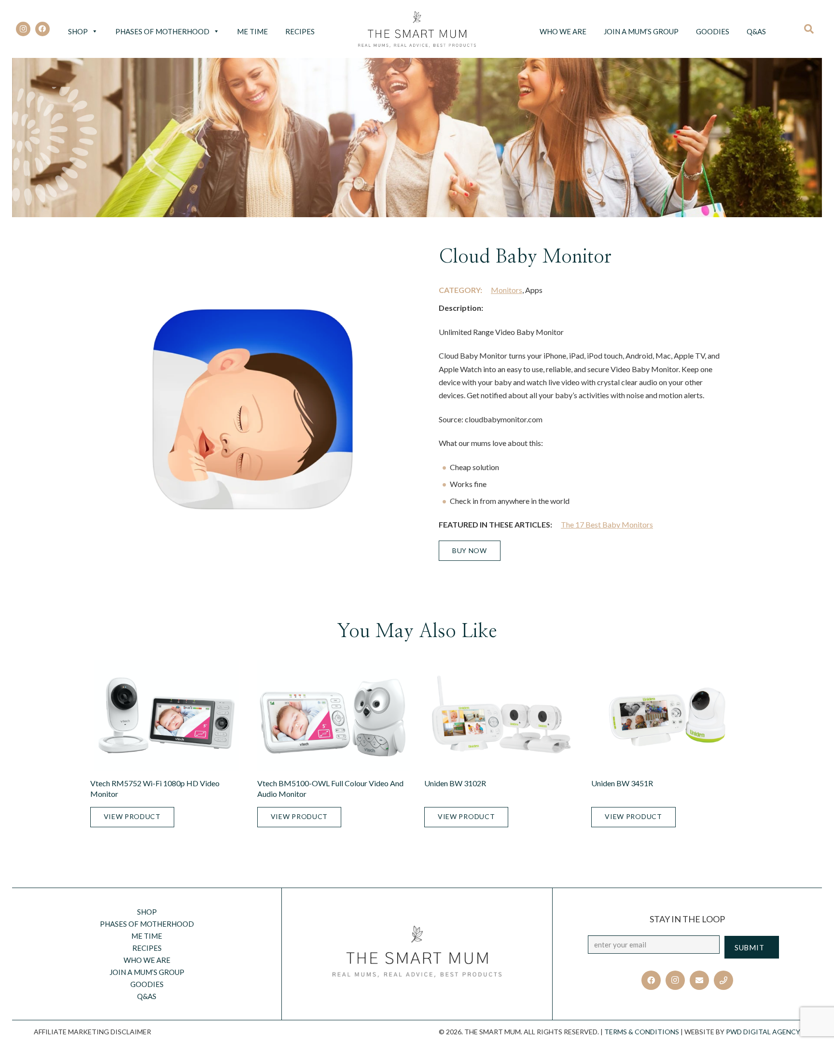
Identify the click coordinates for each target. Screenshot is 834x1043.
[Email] (699, 980)
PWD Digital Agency (763, 1032)
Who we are (563, 31)
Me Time (252, 31)
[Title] (723, 980)
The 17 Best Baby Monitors (607, 524)
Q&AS (756, 31)
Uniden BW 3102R (455, 783)
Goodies (712, 31)
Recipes (300, 31)
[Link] (417, 29)
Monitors (506, 289)
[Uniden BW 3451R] (667, 715)
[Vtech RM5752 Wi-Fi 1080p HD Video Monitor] (166, 715)
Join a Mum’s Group (641, 31)
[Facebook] (42, 29)
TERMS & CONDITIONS (641, 1032)
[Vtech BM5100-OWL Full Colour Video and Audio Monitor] (333, 715)
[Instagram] (23, 29)
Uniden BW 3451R (622, 783)
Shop (78, 31)
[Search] (812, 29)
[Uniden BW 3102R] (500, 715)
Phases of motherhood (162, 31)
